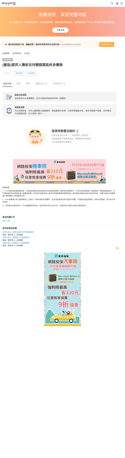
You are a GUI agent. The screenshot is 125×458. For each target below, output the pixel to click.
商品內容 (7, 83)
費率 (28, 83)
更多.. (117, 248)
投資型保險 (16, 53)
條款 (18, 83)
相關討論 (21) (41, 83)
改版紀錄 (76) (59, 83)
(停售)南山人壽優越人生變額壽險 (15, 237)
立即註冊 (60, 30)
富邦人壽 (6, 221)
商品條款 (19, 73)
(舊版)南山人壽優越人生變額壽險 (15, 243)
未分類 (26, 53)
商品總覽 (5, 53)
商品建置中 (7, 60)
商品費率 (31, 73)
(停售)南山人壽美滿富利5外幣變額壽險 (18, 232)
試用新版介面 (107, 44)
